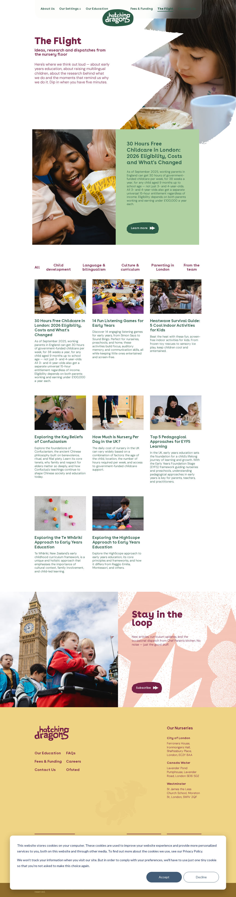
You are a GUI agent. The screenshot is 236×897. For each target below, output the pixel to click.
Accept (164, 877)
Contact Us (187, 8)
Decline (201, 877)
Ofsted (73, 769)
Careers (73, 761)
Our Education (97, 8)
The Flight (165, 8)
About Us (48, 8)
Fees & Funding (141, 8)
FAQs (70, 753)
